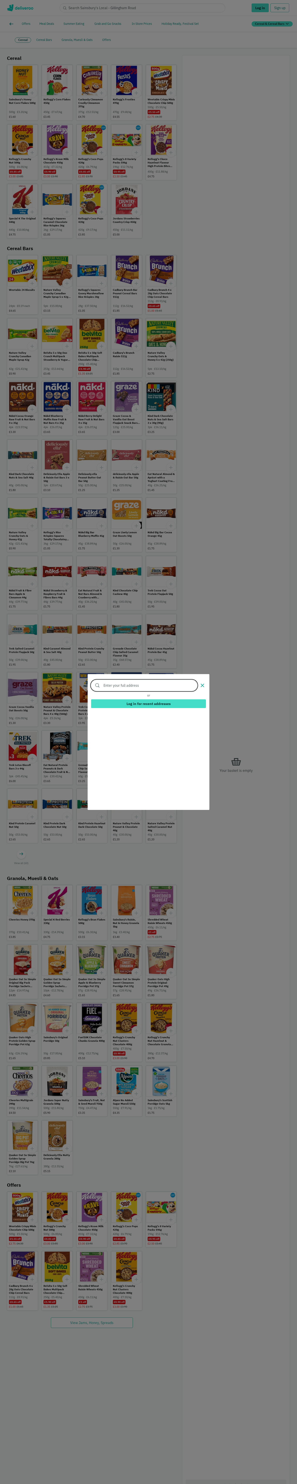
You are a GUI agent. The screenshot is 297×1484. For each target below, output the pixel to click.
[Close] (202, 685)
